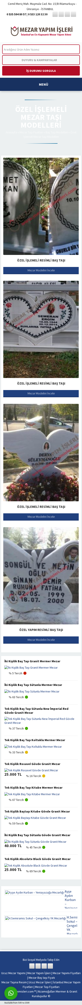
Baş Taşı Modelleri (56, 132)
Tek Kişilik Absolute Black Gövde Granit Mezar (37, 859)
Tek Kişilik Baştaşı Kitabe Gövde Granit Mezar (37, 811)
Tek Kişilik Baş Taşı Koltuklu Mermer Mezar (34, 740)
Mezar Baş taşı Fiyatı (42, 978)
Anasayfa (11, 132)
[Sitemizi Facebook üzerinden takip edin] (55, 14)
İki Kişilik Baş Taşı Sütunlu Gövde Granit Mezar (37, 835)
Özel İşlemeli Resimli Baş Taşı (41, 260)
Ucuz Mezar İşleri (40, 982)
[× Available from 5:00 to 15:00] (10, 993)
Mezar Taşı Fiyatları (31, 132)
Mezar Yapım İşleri (39, 973)
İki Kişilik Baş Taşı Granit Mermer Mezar (32, 661)
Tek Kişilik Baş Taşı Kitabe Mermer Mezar (33, 788)
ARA (73, 49)
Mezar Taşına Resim (14, 982)
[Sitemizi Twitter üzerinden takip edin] (61, 14)
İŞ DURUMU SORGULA (41, 71)
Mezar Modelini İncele (41, 270)
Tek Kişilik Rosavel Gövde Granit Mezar (32, 764)
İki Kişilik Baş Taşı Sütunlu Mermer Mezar (33, 685)
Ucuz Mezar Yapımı (13, 973)
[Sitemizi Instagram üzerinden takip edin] (67, 14)
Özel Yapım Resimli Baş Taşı (41, 630)
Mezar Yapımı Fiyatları (67, 973)
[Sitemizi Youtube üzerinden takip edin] (73, 14)
